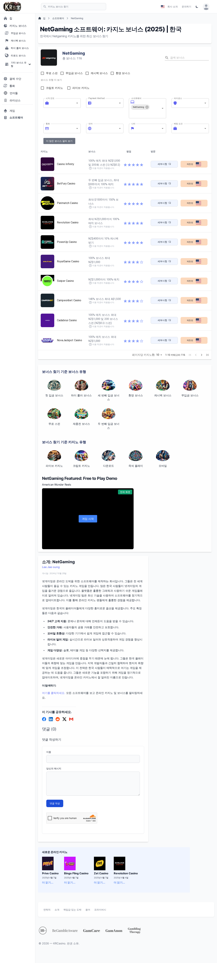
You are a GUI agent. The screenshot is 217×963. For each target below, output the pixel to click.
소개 (57, 909)
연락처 (47, 909)
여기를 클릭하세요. (53, 693)
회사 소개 (172, 6)
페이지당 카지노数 (143, 354)
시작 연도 (50, 98)
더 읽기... (47, 882)
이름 (48, 751)
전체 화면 (125, 491)
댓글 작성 (55, 803)
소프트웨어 (136, 98)
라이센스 (178, 98)
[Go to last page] (207, 355)
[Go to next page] (201, 355)
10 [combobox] (157, 354)
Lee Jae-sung (51, 567)
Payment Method (96, 98)
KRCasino (59, 943)
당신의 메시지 (53, 768)
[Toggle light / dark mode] (197, 6)
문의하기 (186, 6)
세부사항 (162, 164)
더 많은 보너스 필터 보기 (59, 140)
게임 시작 (88, 518)
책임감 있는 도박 (72, 909)
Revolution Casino (126, 873)
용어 (87, 909)
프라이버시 (100, 909)
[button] (140, 107)
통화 (48, 123)
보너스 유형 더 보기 (51, 80)
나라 (133, 123)
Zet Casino (101, 873)
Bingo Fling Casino (76, 873)
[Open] (77, 103)
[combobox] (62, 103)
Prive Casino (50, 873)
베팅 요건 (178, 123)
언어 (90, 123)
